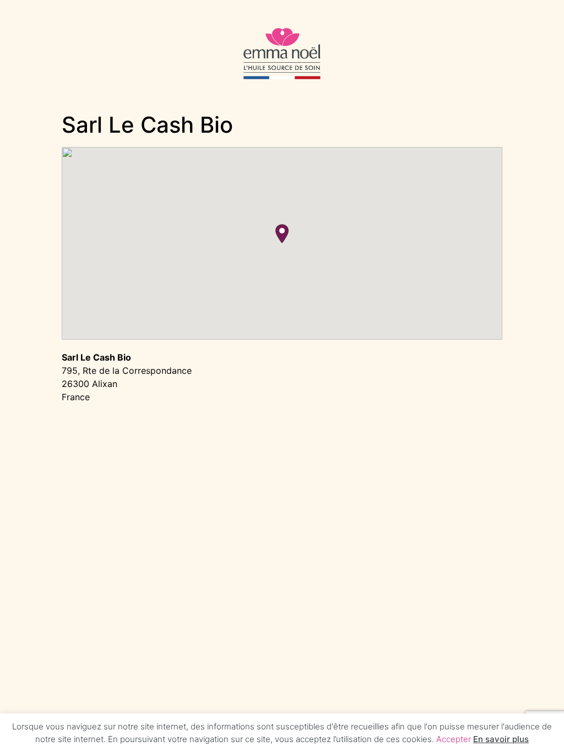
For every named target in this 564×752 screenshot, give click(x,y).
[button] (282, 234)
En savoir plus (501, 739)
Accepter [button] (453, 739)
